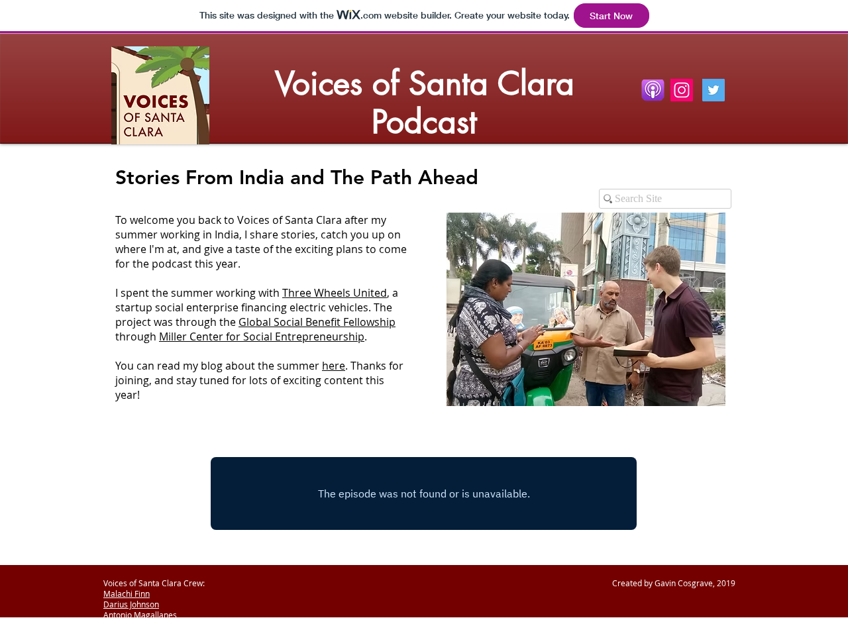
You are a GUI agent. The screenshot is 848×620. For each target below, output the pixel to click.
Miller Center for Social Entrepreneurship (261, 336)
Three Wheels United (334, 292)
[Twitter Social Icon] (713, 90)
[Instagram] (681, 90)
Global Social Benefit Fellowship (317, 322)
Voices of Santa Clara (424, 83)
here (333, 365)
